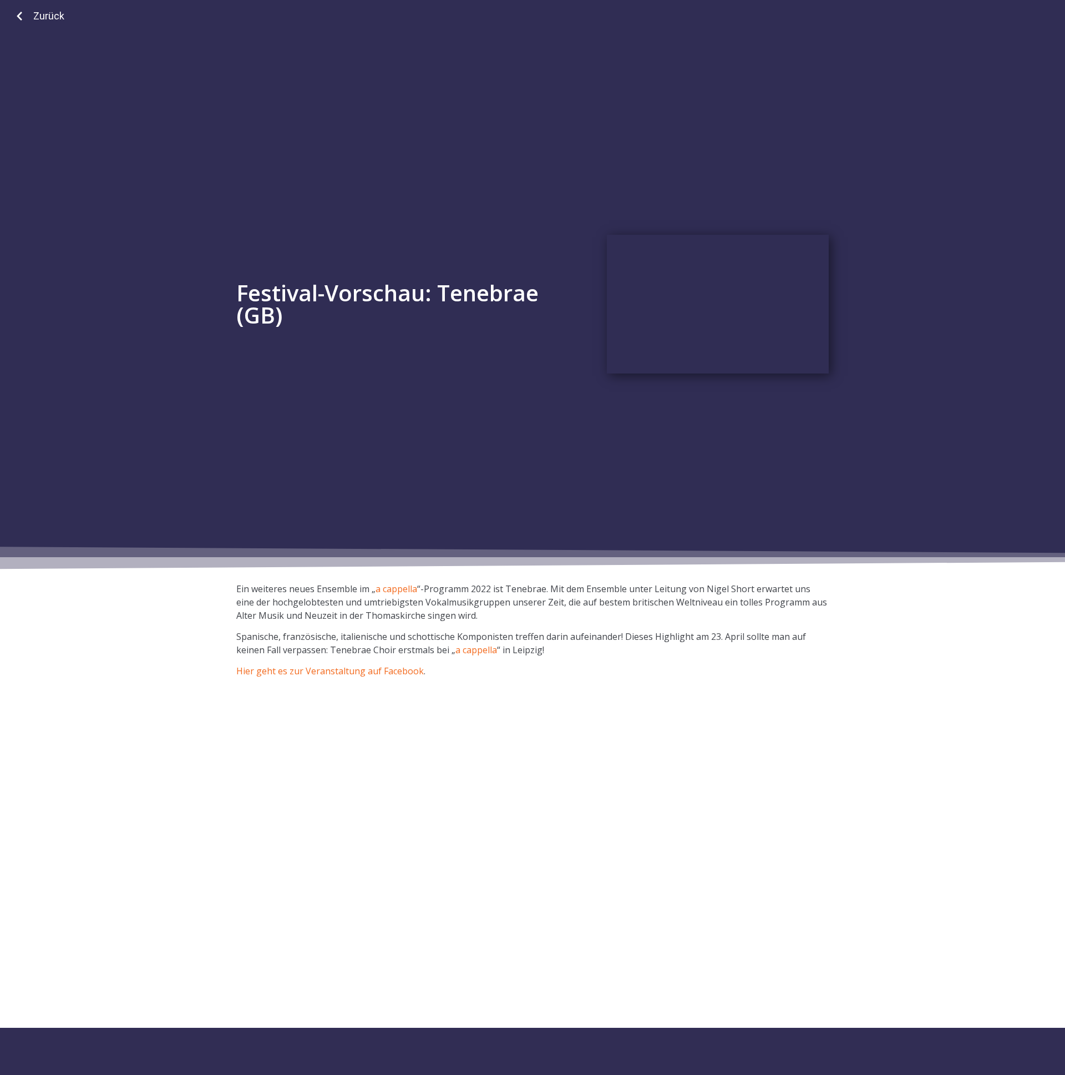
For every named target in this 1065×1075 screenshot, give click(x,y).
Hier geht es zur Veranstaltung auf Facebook (330, 671)
